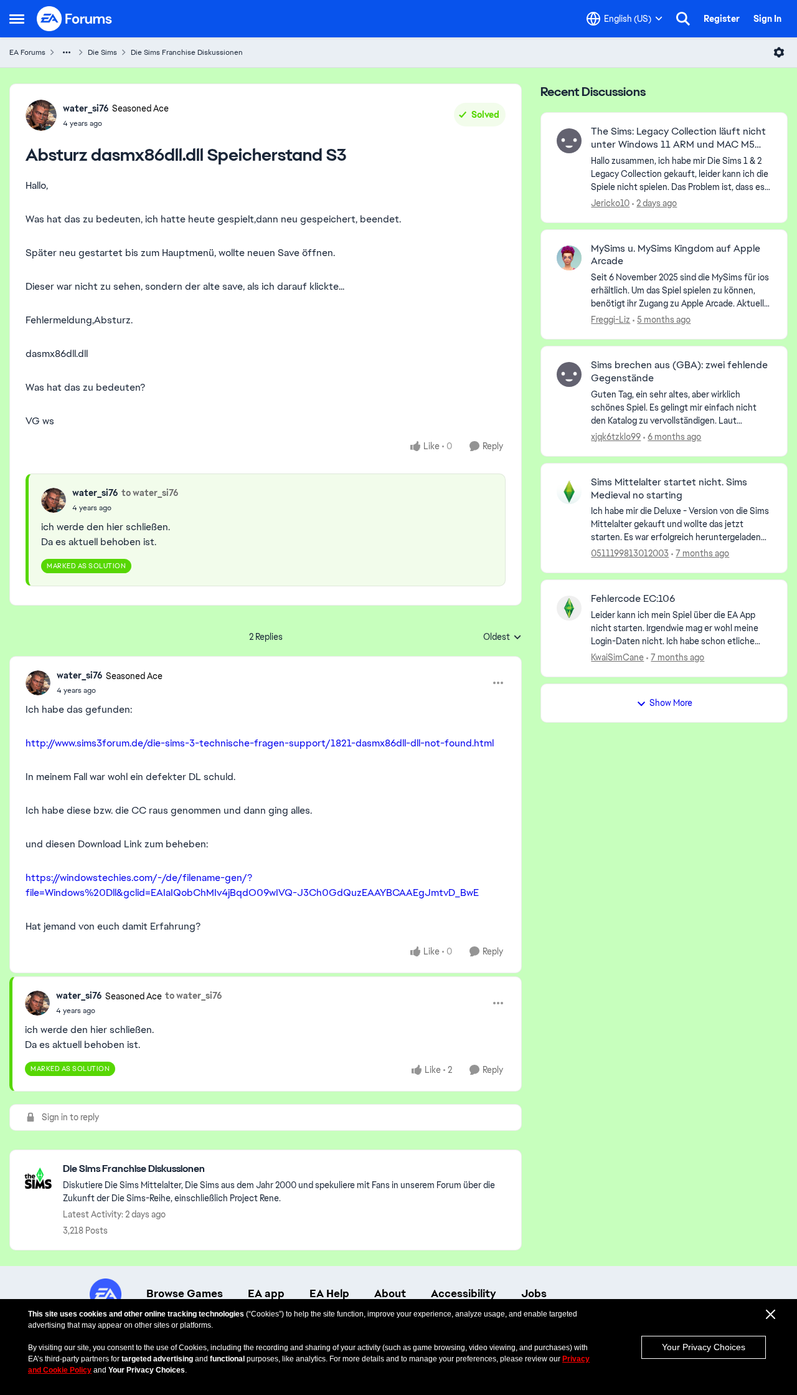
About (390, 1293)
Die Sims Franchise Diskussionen (187, 52)
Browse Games (184, 1293)
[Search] (683, 18)
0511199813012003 (630, 553)
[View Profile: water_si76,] (53, 500)
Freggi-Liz (610, 319)
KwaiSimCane (617, 657)
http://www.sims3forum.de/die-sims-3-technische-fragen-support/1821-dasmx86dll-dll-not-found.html (260, 743)
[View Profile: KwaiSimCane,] (569, 608)
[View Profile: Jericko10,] (569, 140)
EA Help (329, 1293)
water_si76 (86, 108)
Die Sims (102, 52)
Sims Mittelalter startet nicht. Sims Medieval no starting (669, 489)
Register (722, 18)
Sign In (767, 18)
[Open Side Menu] (17, 18)
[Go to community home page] (75, 18)
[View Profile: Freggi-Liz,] (569, 257)
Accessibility (463, 1293)
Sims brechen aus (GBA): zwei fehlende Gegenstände (679, 371)
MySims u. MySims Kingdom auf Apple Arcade (675, 255)
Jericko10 (610, 203)
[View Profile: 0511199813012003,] (569, 491)
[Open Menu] (779, 52)
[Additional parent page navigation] (66, 52)
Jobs (534, 1293)
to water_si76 (150, 492)
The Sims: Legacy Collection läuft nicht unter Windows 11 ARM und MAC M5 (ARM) (678, 138)
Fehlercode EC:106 (633, 599)
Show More (670, 702)
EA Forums (27, 52)
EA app (266, 1293)
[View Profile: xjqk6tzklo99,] (569, 374)
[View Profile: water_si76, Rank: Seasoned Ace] (41, 115)
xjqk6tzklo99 (616, 436)
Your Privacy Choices (703, 1347)
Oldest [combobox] (502, 637)
